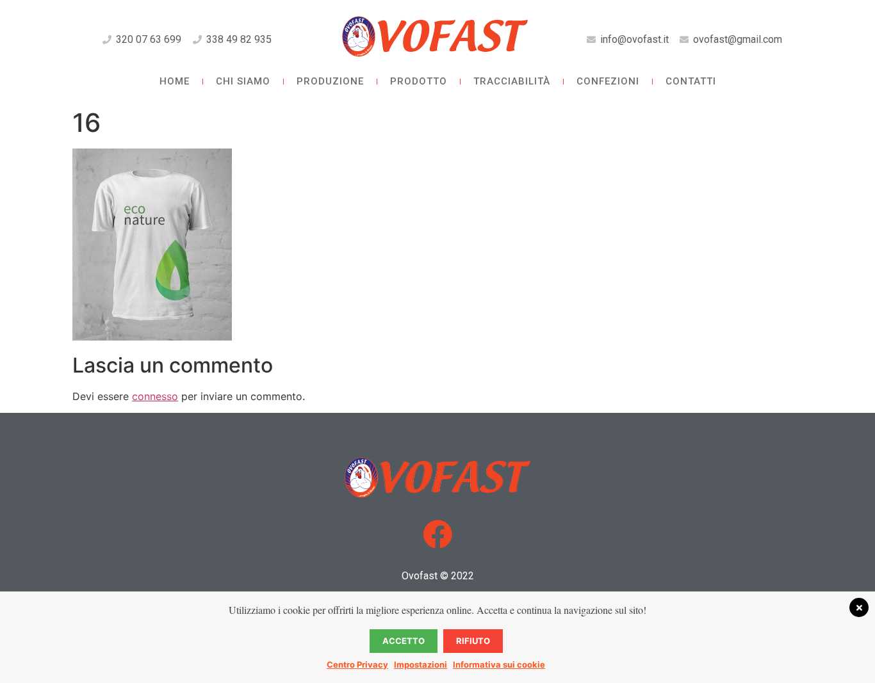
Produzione (330, 81)
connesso (155, 396)
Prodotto (418, 81)
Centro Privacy (357, 664)
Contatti (691, 81)
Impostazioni (420, 664)
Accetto (403, 641)
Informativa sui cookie (499, 664)
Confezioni (608, 81)
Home (174, 81)
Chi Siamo (243, 81)
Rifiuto (473, 641)
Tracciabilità (511, 81)
